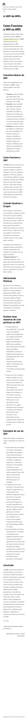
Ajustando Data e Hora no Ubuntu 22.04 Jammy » (15, 635)
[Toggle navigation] (4, 11)
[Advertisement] (14, 696)
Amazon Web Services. (11, 39)
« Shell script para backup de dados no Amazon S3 (13, 627)
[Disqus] (14, 663)
